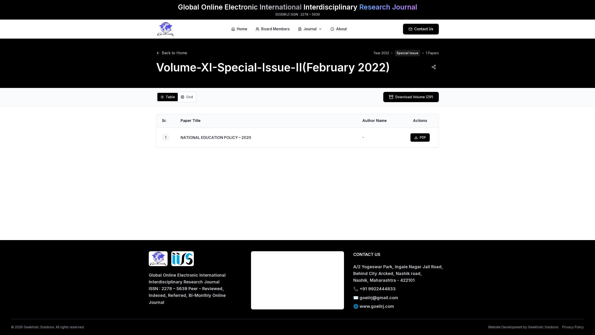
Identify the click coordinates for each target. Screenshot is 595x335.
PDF (423, 137)
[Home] (165, 29)
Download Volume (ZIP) (414, 97)
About (341, 29)
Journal (310, 29)
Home (242, 29)
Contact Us (423, 29)
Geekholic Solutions (543, 327)
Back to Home (174, 52)
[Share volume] (434, 67)
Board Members (275, 29)
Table (170, 97)
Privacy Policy (573, 327)
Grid (189, 97)
